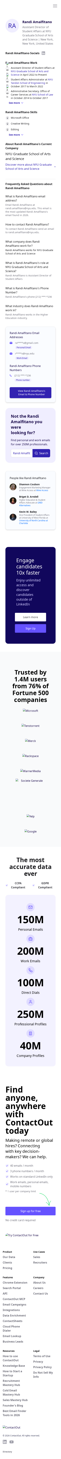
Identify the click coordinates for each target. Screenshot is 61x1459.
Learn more (30, 617)
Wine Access (42, 490)
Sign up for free (31, 1211)
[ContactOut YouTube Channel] (11, 1442)
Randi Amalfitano (37, 22)
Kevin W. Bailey (28, 511)
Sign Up (31, 628)
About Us (39, 1282)
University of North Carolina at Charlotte (33, 522)
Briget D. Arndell (28, 496)
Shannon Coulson (29, 484)
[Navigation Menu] (55, 5)
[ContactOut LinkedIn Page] (5, 1442)
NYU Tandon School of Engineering (32, 81)
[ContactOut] (19, 6)
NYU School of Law (42, 94)
